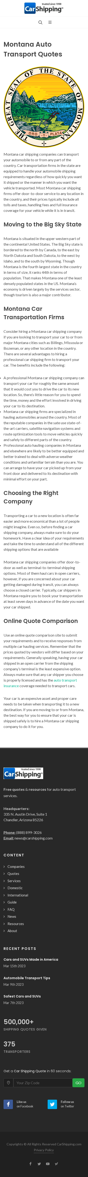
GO (78, 1082)
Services (14, 881)
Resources (16, 924)
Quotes (13, 873)
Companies (16, 866)
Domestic (15, 888)
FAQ (11, 909)
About (12, 931)
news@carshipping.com (34, 838)
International (18, 895)
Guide (12, 902)
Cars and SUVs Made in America (31, 959)
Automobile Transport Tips (27, 978)
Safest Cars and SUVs (22, 996)
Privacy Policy (44, 1150)
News (12, 916)
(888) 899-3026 (29, 832)
